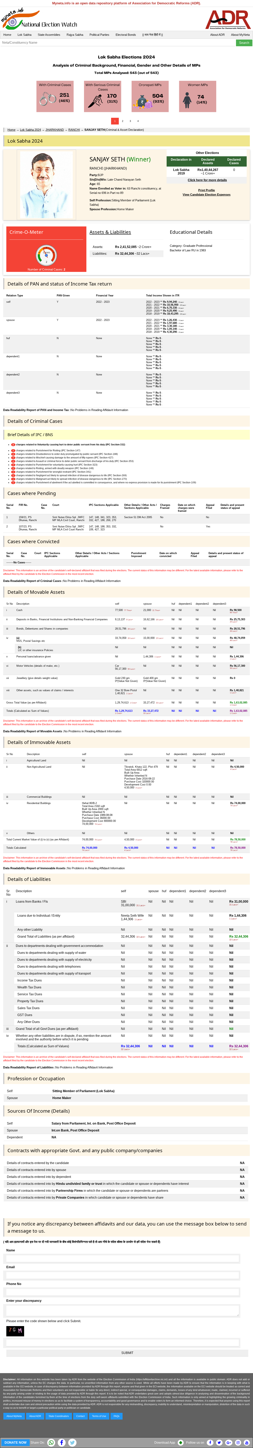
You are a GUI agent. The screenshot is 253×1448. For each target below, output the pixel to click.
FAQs (116, 1416)
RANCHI (74, 129)
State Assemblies (49, 34)
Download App (164, 1442)
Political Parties (99, 34)
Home (7, 34)
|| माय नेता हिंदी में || (152, 34)
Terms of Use (99, 1416)
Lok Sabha (24, 34)
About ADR (217, 34)
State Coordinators (59, 1416)
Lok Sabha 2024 (30, 129)
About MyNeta (240, 34)
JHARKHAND (54, 129)
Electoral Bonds (126, 34)
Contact (80, 1416)
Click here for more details (207, 180)
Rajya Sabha (75, 34)
